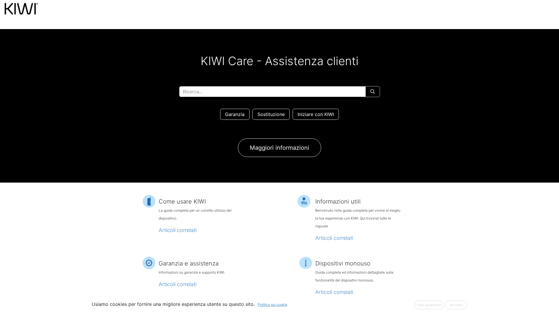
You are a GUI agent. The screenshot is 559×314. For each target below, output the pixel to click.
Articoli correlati (178, 230)
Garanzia (235, 114)
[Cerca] (372, 91)
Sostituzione (271, 114)
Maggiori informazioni (279, 147)
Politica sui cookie (272, 304)
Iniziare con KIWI (316, 114)
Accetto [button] (456, 305)
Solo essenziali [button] (429, 305)
